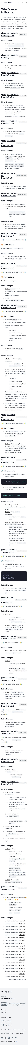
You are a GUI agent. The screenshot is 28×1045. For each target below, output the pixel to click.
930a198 (7, 792)
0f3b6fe (21, 971)
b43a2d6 (7, 105)
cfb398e (7, 83)
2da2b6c (7, 444)
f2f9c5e (7, 359)
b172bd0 (7, 897)
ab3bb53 (22, 968)
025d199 (7, 505)
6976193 (21, 954)
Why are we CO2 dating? (17, 1033)
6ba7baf (7, 692)
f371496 (7, 256)
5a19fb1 (7, 512)
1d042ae (21, 951)
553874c (7, 750)
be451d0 (7, 849)
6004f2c (21, 935)
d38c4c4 (7, 369)
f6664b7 (21, 976)
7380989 (7, 651)
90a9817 (21, 921)
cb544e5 (7, 826)
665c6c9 (7, 348)
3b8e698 (22, 932)
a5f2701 (21, 940)
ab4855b (7, 614)
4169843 (7, 289)
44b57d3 (7, 224)
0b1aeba (7, 44)
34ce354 (22, 926)
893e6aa (7, 186)
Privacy (23, 1029)
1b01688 (21, 946)
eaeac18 (7, 522)
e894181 (7, 154)
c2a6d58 (7, 880)
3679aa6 (22, 924)
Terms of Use (16, 1029)
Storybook (3, 1012)
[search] (18, 2)
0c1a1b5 (7, 204)
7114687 (21, 949)
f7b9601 (7, 661)
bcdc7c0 (21, 963)
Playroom (3, 1010)
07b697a (7, 625)
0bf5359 (7, 131)
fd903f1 (7, 722)
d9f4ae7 (7, 65)
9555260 (7, 770)
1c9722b (7, 588)
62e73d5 (7, 814)
